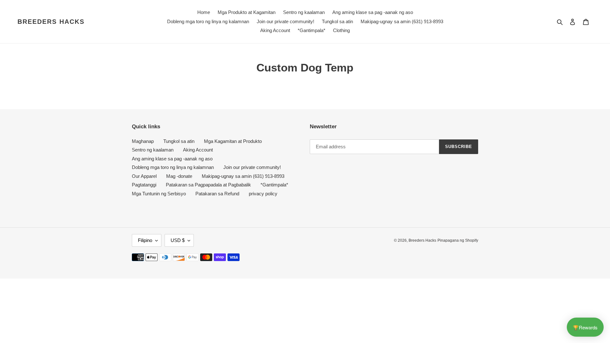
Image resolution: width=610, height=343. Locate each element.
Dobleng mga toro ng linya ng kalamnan (173, 167)
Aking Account (198, 149)
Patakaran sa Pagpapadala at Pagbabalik (208, 184)
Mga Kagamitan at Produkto (233, 141)
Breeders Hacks (51, 21)
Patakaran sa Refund (217, 193)
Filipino (145, 240)
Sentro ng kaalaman (152, 149)
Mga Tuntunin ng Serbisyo (159, 193)
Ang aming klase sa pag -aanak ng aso (172, 158)
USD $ (178, 240)
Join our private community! (252, 167)
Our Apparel (144, 176)
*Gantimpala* (274, 184)
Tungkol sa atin (178, 141)
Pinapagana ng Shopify (457, 240)
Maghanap (143, 141)
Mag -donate (179, 176)
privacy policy (263, 193)
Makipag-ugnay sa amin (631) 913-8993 (243, 176)
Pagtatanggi (144, 184)
